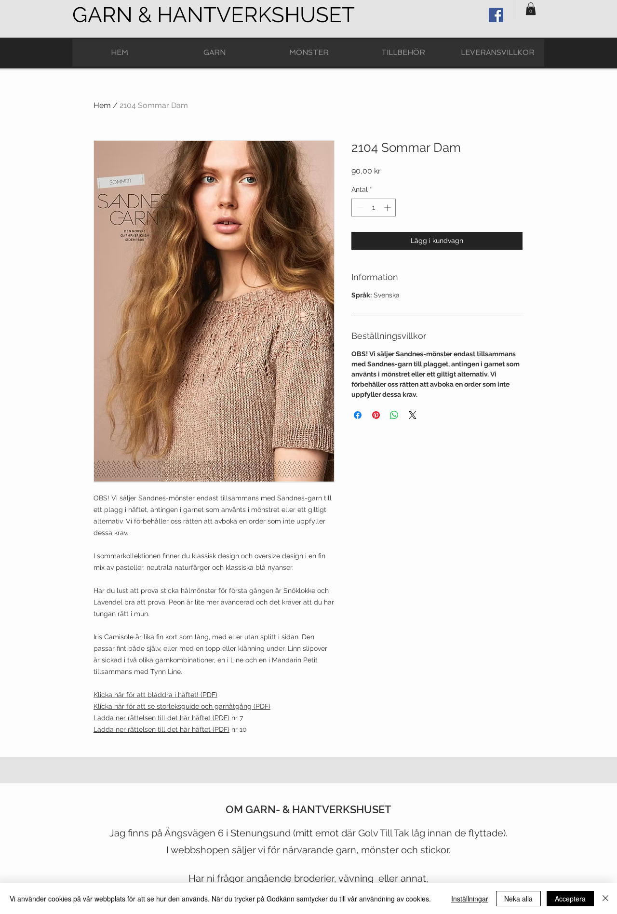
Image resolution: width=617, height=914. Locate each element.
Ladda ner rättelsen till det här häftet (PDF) (161, 718)
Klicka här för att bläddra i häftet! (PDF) (155, 695)
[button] (530, 8)
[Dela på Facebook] (357, 415)
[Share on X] (412, 415)
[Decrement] (359, 207)
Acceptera (570, 898)
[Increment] (388, 207)
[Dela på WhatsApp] (394, 415)
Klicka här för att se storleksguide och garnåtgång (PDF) (182, 706)
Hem (102, 105)
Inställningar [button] (469, 898)
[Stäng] (605, 898)
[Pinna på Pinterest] (376, 415)
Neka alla (518, 898)
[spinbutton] (373, 207)
